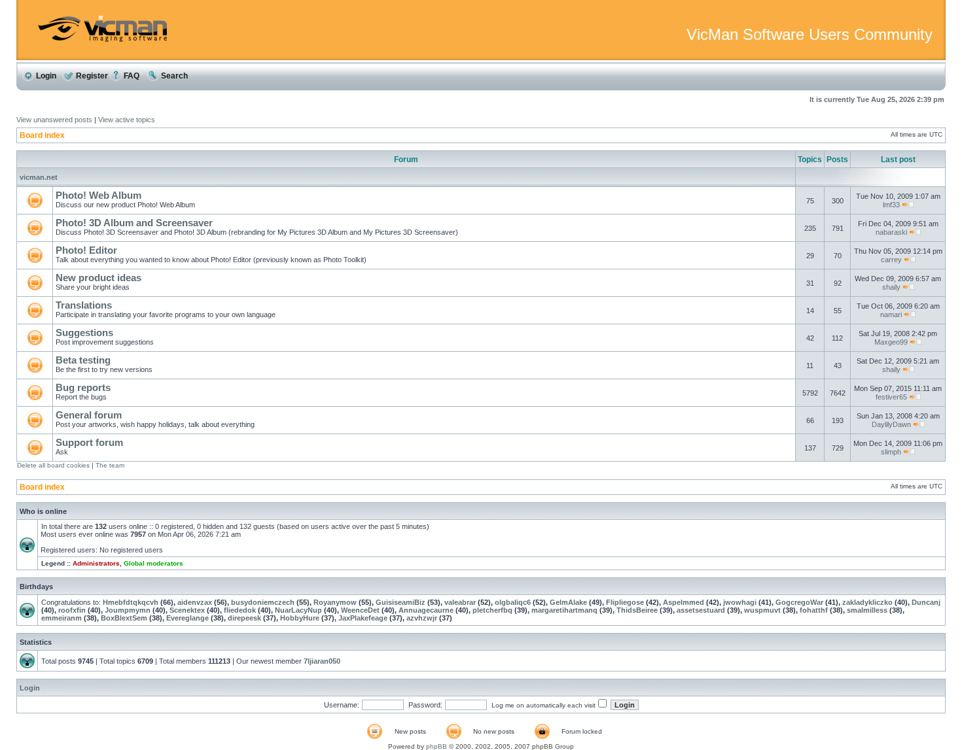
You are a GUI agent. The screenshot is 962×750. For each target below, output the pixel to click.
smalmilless (867, 610)
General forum (89, 414)
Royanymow (335, 602)
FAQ (130, 75)
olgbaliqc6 (513, 602)
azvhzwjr (421, 618)
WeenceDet (360, 610)
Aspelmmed (683, 602)
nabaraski (891, 232)
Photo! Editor (86, 250)
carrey (891, 260)
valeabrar (460, 602)
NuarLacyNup (298, 610)
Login (45, 75)
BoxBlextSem (124, 618)
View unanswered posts (54, 120)
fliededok (240, 610)
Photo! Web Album (98, 195)
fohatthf (814, 610)
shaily (891, 287)
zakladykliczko (867, 602)
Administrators (96, 563)
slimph (891, 452)
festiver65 (891, 397)
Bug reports (83, 387)
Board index (42, 135)
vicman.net (39, 177)
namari (891, 314)
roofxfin (72, 610)
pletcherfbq (492, 610)
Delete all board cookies (53, 465)
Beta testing (83, 360)
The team (110, 465)
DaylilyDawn (891, 424)
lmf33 (891, 205)
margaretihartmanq (564, 610)
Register (91, 75)
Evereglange (187, 618)
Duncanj (926, 602)
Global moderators (153, 563)
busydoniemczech (262, 602)
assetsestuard (701, 610)
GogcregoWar (799, 602)
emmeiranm (61, 618)
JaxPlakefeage (362, 618)
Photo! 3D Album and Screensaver (134, 222)
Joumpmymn (128, 610)
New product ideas (98, 277)
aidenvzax (194, 602)
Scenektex (187, 610)
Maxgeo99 (891, 342)
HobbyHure (299, 618)
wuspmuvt (762, 610)
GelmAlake (568, 602)
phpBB (436, 746)
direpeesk (244, 618)
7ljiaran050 (322, 661)
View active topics (126, 120)
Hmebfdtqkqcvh (130, 602)
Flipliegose (625, 602)
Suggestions (84, 332)
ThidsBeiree (637, 610)
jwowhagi (740, 602)
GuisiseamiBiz (400, 602)
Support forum (89, 442)
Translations (84, 305)
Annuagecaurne (426, 610)
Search (173, 75)
